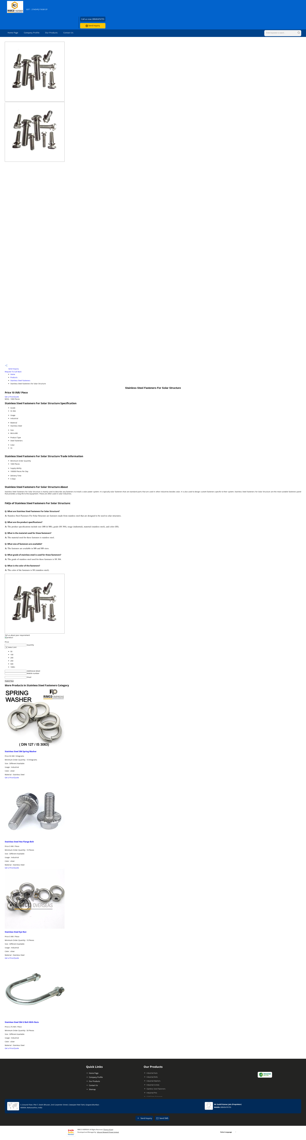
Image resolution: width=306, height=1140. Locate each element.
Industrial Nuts (152, 1073)
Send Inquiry (94, 25)
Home (12, 374)
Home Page (13, 32)
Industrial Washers (153, 1081)
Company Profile (31, 32)
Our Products (51, 32)
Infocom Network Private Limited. (108, 1132)
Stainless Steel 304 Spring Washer (20, 751)
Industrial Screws (153, 1085)
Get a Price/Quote (12, 397)
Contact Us (68, 32)
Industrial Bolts (152, 1077)
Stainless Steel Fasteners (20, 380)
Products (13, 377)
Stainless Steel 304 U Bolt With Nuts (22, 1022)
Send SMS (163, 1118)
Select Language (226, 1132)
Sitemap (92, 1089)
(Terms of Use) (108, 1130)
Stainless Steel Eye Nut (15, 932)
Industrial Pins (152, 1093)
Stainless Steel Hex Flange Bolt (19, 841)
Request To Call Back (13, 372)
